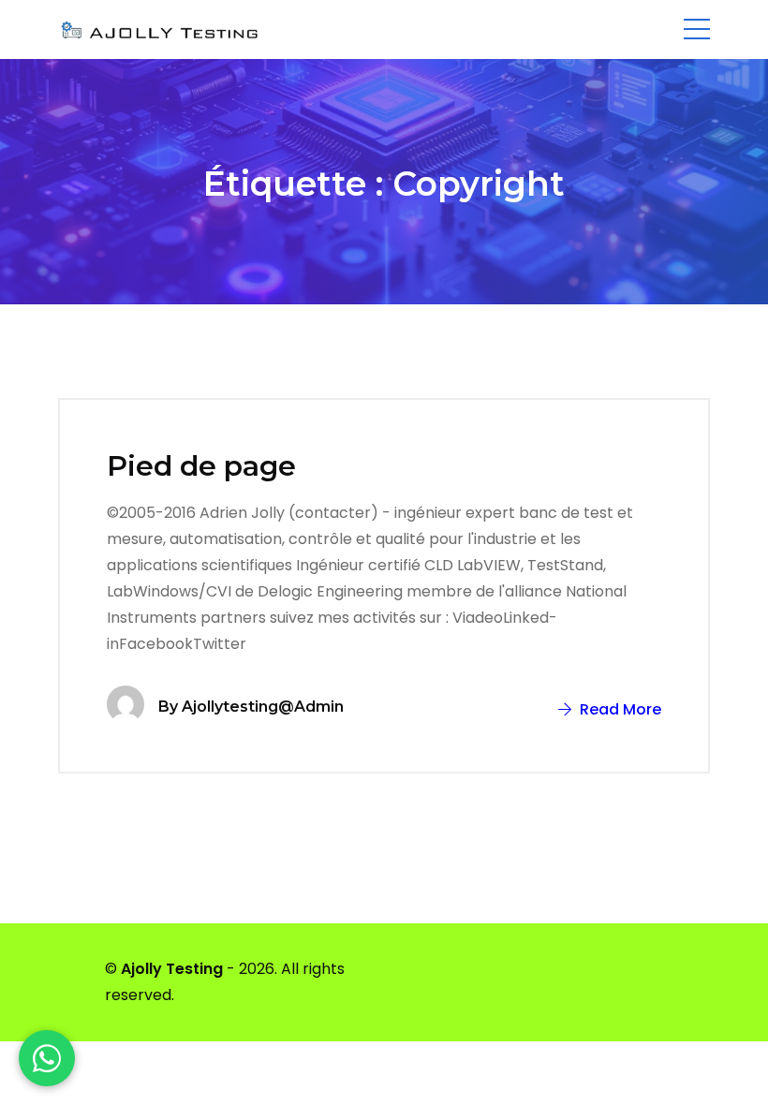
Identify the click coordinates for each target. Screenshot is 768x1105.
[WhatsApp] (47, 1058)
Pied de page (201, 466)
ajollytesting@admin (263, 706)
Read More (618, 709)
